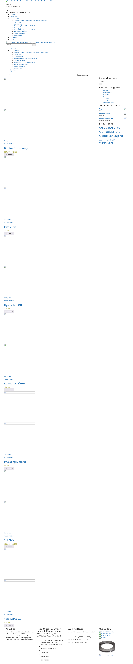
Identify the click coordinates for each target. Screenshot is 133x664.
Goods (103, 136)
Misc (104, 96)
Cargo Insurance (109, 127)
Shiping (118, 136)
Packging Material (15, 462)
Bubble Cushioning (16, 148)
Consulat (106, 132)
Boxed (105, 91)
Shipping (101, 140)
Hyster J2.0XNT (13, 305)
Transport (110, 139)
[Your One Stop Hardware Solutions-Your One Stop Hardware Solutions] (30, 42)
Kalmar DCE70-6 (14, 383)
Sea (111, 136)
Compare (7, 141)
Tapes (105, 100)
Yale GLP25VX (12, 619)
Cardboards (107, 92)
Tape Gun (106, 98)
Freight (118, 132)
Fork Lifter (10, 226)
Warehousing (106, 142)
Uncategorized (108, 102)
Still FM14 (9, 540)
